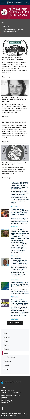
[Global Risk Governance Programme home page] (15, 12)
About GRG (7, 337)
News (6, 353)
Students (6, 345)
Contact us (7, 369)
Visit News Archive (15, 323)
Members (6, 341)
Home (5, 333)
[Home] (11, 382)
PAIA (15, 415)
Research (6, 349)
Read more (5, 77)
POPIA (11, 415)
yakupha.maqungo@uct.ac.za (12, 392)
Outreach (6, 365)
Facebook (2, 408)
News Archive (11, 357)
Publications (7, 361)
